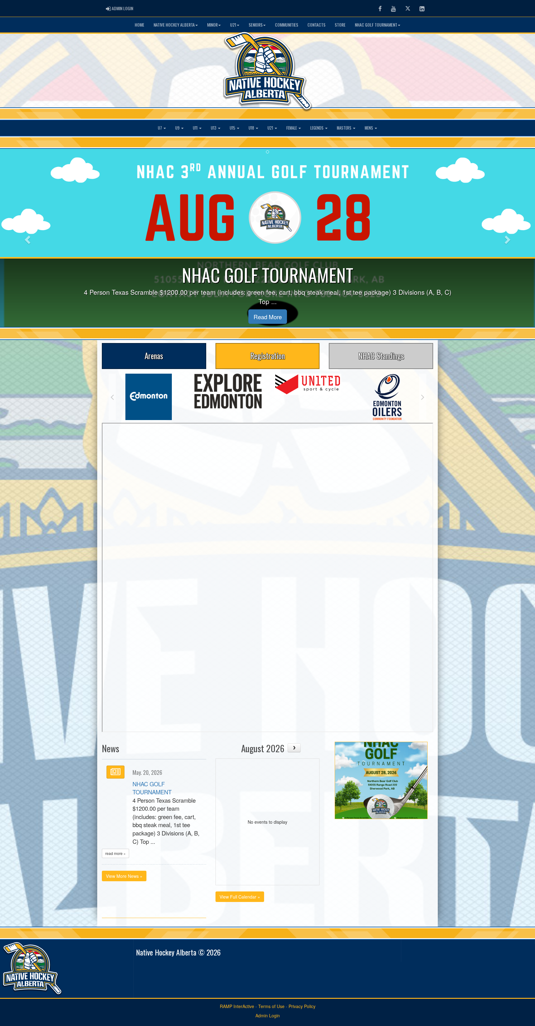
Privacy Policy (302, 1006)
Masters (344, 128)
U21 (233, 24)
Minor (212, 24)
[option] (148, 391)
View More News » (124, 876)
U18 (252, 128)
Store (340, 24)
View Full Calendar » (240, 897)
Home (139, 24)
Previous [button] (112, 397)
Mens (369, 128)
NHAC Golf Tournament (376, 24)
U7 (160, 128)
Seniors (256, 24)
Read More (268, 316)
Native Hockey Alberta (174, 24)
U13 (214, 128)
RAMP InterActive (237, 1006)
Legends (317, 128)
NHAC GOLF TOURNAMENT (152, 788)
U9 (178, 128)
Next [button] (422, 397)
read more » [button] (115, 853)
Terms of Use (271, 1006)
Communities (286, 24)
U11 (195, 128)
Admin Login (267, 1015)
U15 (233, 128)
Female (292, 128)
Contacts (316, 24)
